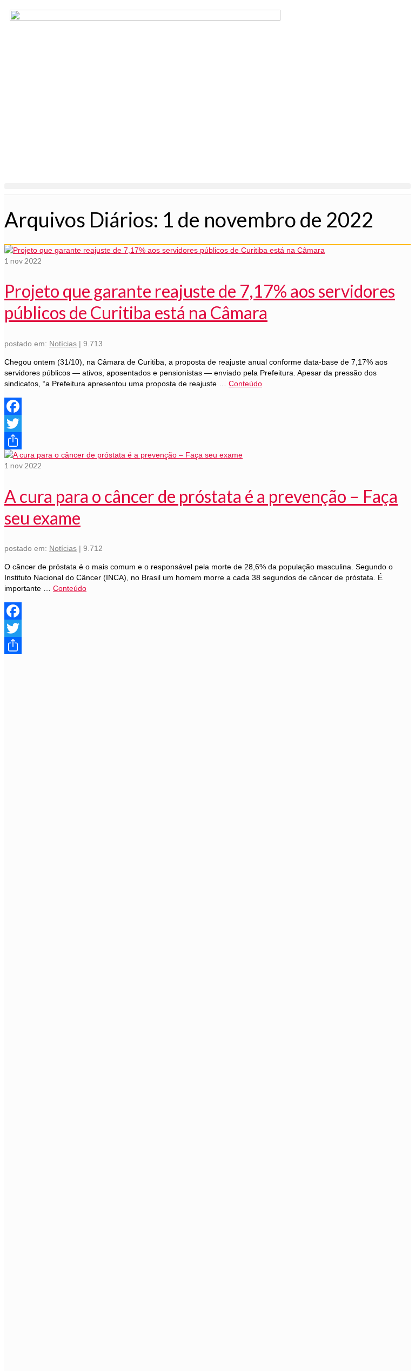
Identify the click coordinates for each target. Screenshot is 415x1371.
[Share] (207, 440)
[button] (207, 186)
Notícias (63, 343)
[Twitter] (207, 423)
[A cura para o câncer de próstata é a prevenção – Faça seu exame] (123, 455)
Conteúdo (245, 383)
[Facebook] (207, 406)
